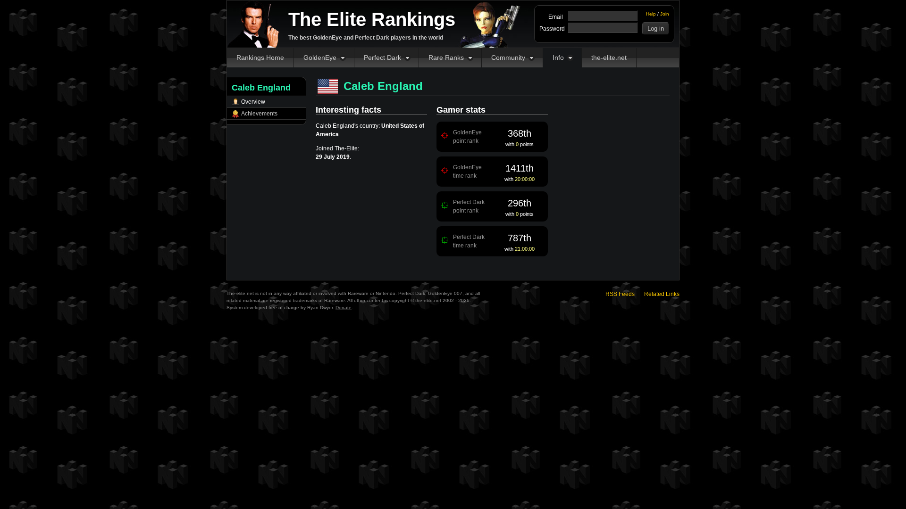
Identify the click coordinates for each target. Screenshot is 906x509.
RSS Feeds (620, 294)
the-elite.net (609, 57)
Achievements (259, 113)
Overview (253, 102)
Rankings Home (260, 57)
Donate (344, 307)
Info (558, 57)
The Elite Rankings (371, 19)
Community (508, 57)
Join (664, 13)
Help (651, 13)
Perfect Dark (382, 57)
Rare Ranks (446, 57)
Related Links (662, 294)
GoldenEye (319, 57)
